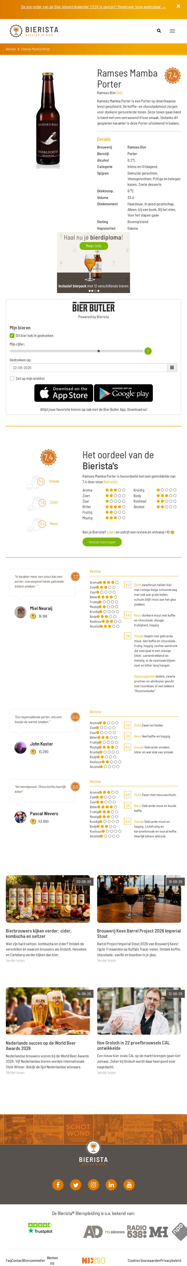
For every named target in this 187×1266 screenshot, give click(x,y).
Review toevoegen (102, 542)
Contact (17, 1260)
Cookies (134, 1260)
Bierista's (110, 481)
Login (111, 532)
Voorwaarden (150, 1260)
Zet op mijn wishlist (30, 378)
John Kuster (41, 743)
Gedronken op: (20, 360)
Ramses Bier (137, 147)
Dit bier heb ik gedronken (34, 335)
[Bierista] (30, 31)
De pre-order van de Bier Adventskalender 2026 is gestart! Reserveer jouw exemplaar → (93, 6)
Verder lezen (15, 960)
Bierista (11, 49)
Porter (132, 153)
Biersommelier (34, 1260)
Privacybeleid (170, 1260)
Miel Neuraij (41, 608)
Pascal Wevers (44, 813)
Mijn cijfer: (17, 344)
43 (119, 92)
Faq (8, 1260)
